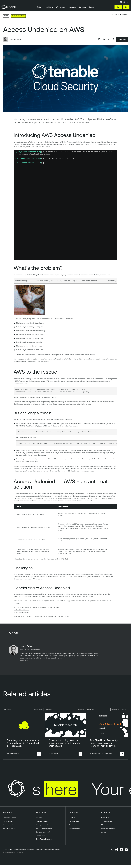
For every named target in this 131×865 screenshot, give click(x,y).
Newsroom (72, 825)
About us (72, 818)
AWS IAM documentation (49, 397)
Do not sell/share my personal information (28, 849)
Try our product (106, 821)
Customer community (43, 832)
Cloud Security (18, 16)
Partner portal (7, 825)
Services (39, 818)
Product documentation (44, 828)
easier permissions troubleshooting (33, 381)
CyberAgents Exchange (44, 839)
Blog (6, 16)
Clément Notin (14, 753)
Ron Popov (54, 753)
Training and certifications (44, 825)
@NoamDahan (24, 612)
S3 (17, 426)
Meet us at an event (108, 828)
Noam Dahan (16, 39)
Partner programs (9, 828)
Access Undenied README (58, 559)
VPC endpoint (39, 354)
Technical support (42, 821)
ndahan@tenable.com (21, 610)
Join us (103, 832)
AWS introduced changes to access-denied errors (63, 381)
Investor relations (74, 828)
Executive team (74, 821)
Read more (24, 660)
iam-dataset (38, 576)
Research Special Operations (102, 753)
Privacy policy (8, 849)
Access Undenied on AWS (23, 142)
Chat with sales (106, 825)
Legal (46, 849)
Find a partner (8, 821)
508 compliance (54, 849)
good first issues (75, 596)
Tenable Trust (40, 835)
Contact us (105, 818)
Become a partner (9, 818)
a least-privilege (36, 361)
